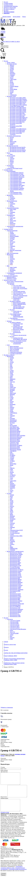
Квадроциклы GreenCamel (17, 603)
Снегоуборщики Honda (16, 178)
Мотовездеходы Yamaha (16, 554)
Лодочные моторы (12, 63)
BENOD (12, 540)
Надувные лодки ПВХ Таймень (18, 104)
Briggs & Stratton (14, 236)
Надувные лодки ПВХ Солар (18, 114)
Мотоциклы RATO (15, 448)
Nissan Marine (13, 89)
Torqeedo (12, 143)
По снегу (6, 10)
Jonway (12, 524)
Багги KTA (13, 592)
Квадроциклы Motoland (16, 582)
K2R (11, 452)
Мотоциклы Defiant (15, 431)
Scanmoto (12, 486)
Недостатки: (4, 797)
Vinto (11, 473)
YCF (11, 369)
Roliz (11, 405)
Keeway (12, 506)
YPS (11, 492)
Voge (11, 414)
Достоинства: (4, 771)
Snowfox (12, 637)
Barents (12, 161)
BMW (11, 380)
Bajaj (11, 377)
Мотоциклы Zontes (15, 441)
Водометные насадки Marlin (17, 148)
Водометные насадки (12, 145)
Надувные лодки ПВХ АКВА (18, 97)
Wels (11, 366)
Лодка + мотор (11, 62)
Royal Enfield (13, 425)
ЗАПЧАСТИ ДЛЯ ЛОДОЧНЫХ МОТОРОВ (20, 338)
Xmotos (12, 408)
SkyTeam (12, 422)
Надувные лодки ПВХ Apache (18, 110)
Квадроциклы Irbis (15, 561)
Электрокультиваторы (13, 208)
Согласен (3, 873)
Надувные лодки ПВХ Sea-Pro (18, 112)
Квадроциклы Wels (15, 568)
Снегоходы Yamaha (15, 620)
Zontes (11, 537)
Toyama (12, 83)
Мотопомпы (10, 254)
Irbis (11, 364)
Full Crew (12, 381)
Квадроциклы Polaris (15, 584)
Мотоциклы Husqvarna (16, 437)
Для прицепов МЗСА (18, 319)
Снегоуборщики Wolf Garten (17, 182)
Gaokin (12, 459)
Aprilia (11, 374)
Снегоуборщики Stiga (15, 192)
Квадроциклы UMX (15, 616)
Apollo (11, 398)
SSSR (11, 410)
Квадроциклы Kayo (15, 558)
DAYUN (12, 476)
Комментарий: (4, 798)
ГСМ (8, 345)
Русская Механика (15, 567)
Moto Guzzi (13, 393)
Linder (11, 157)
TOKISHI (12, 550)
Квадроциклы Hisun (15, 595)
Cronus (12, 370)
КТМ (11, 367)
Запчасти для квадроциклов (17, 331)
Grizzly (12, 162)
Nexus (11, 500)
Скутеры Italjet (14, 531)
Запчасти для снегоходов (19, 335)
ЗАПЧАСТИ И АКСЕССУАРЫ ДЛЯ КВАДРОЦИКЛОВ (18, 307)
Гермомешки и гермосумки (17, 299)
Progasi (12, 401)
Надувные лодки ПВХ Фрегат (18, 107)
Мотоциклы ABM (15, 428)
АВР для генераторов (12, 253)
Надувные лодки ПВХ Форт (17, 130)
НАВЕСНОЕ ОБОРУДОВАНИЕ (18, 316)
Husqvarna (12, 223)
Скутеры (9, 493)
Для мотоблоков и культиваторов (18, 343)
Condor (12, 76)
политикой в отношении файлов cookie (12, 867)
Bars (11, 636)
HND (11, 251)
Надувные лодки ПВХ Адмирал (18, 100)
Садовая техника (8, 3)
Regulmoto (12, 404)
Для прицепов (14, 318)
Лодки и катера (11, 155)
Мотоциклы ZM (14, 444)
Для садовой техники (15, 314)
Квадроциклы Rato (15, 602)
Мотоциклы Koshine (15, 438)
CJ (10, 466)
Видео (2, 743)
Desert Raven (13, 420)
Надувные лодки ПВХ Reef (17, 131)
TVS (11, 489)
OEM (11, 469)
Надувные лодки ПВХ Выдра (18, 120)
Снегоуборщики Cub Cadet (17, 175)
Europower (12, 234)
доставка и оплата (3, 31)
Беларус (12, 196)
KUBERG (12, 455)
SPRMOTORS (14, 548)
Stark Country (13, 267)
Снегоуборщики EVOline (16, 174)
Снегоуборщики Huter (16, 184)
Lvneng (12, 534)
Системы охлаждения (15, 353)
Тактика (12, 158)
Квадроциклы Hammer (16, 610)
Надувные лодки (11, 96)
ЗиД (11, 417)
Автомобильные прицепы (11, 6)
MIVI (11, 482)
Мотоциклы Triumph (15, 449)
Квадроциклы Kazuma (16, 576)
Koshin (12, 261)
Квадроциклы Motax (15, 581)
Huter (11, 205)
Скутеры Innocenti (15, 533)
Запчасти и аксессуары (10, 7)
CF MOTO (13, 475)
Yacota (11, 243)
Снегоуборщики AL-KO (16, 186)
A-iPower (12, 249)
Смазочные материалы (16, 352)
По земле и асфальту (9, 9)
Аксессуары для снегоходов (17, 311)
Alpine (11, 634)
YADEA (12, 544)
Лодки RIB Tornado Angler (17, 106)
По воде (6, 2)
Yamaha (12, 66)
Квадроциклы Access (15, 575)
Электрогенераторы (12, 230)
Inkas (11, 154)
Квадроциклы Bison (15, 559)
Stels (11, 93)
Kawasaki (12, 388)
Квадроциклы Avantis (15, 555)
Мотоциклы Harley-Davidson (17, 435)
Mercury (12, 65)
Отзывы (3, 745)
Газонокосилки (11, 215)
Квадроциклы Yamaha (16, 552)
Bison (11, 396)
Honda (11, 82)
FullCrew (12, 468)
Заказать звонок (6, 16)
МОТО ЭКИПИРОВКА (19, 304)
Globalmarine (13, 95)
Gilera (11, 507)
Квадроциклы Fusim (15, 593)
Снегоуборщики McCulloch (17, 185)
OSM (11, 639)
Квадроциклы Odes (15, 615)
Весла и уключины (18, 297)
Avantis (12, 362)
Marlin (11, 71)
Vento (11, 373)
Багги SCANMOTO (15, 606)
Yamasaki (12, 415)
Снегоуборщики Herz (15, 181)
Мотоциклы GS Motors (16, 445)
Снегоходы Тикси (15, 627)
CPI (11, 528)
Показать (3, 875)
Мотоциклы (10, 356)
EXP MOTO (13, 451)
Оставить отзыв (5, 812)
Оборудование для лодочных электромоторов (20, 294)
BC (11, 545)
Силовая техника (8, 4)
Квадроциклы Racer (15, 605)
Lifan (11, 247)
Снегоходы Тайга (14, 626)
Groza (11, 478)
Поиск (24, 16)
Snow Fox (12, 632)
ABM (11, 510)
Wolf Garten (13, 209)
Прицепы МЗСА (11, 277)
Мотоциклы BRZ (14, 429)
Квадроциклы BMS (15, 591)
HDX (11, 80)
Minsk (11, 391)
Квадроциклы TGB (15, 608)
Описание (3, 741)
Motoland (12, 394)
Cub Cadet (12, 217)
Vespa (11, 503)
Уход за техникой (14, 349)
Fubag (11, 240)
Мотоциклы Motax (15, 439)
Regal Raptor (13, 421)
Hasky (11, 384)
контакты (3, 37)
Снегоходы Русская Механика (18, 629)
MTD (11, 210)
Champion (12, 198)
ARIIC (11, 538)
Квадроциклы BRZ (15, 599)
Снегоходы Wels (14, 623)
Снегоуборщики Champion (17, 188)
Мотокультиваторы (12, 201)
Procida (12, 472)
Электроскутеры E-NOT (16, 530)
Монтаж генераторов (15, 250)
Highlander (12, 485)
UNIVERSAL (13, 413)
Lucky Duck (13, 480)
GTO (11, 479)
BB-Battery (13, 270)
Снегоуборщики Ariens (16, 193)
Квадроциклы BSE (15, 578)
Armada (12, 458)
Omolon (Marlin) (14, 86)
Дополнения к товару (6, 742)
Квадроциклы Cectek (15, 565)
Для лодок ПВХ (17, 285)
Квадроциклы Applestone (16, 589)
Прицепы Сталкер (12, 278)
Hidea (11, 87)
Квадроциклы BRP (15, 564)
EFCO (11, 216)
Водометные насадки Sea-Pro (17, 147)
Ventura (12, 271)
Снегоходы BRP (14, 633)
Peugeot (12, 517)
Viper (11, 526)
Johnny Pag (13, 387)
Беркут (12, 160)
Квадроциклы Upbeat (15, 586)
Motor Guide (13, 141)
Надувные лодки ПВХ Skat (17, 116)
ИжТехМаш (13, 463)
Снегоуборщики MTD (16, 179)
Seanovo (12, 72)
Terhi (11, 164)
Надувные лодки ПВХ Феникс (18, 128)
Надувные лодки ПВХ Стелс (17, 103)
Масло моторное (14, 346)
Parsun (11, 78)
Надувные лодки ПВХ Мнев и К (18, 117)
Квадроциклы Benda (15, 612)
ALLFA (12, 85)
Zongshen (12, 237)
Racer (11, 359)
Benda (11, 465)
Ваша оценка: (4, 770)
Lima (11, 513)
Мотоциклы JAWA (15, 446)
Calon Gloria (13, 79)
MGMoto (12, 390)
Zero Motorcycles (14, 427)
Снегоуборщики (11, 171)
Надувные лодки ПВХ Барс (17, 121)
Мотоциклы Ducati (15, 432)
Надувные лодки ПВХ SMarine (18, 119)
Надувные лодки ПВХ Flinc (17, 113)
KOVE (12, 454)
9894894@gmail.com (17, 849)
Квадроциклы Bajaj (15, 598)
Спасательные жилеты (19, 291)
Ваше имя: (3, 768)
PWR (11, 403)
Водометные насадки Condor (17, 151)
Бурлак (12, 90)
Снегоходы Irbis (14, 622)
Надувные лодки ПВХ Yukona (18, 109)
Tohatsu (12, 68)
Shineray (12, 407)
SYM (11, 521)
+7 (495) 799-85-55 (5, 41)
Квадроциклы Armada (16, 571)
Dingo (11, 630)
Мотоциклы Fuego (15, 434)
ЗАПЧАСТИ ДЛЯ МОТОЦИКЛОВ (18, 327)
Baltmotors (12, 379)
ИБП (8, 266)
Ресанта (12, 199)
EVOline (12, 239)
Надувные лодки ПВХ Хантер (18, 102)
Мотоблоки (10, 195)
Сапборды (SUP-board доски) (14, 168)
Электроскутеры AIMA (16, 535)
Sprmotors (12, 487)
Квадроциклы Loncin (15, 596)
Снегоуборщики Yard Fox (16, 172)
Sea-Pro (12, 69)
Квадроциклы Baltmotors (16, 609)
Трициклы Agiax (14, 442)
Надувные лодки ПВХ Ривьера (18, 99)
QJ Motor (12, 461)
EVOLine (12, 225)
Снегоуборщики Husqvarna (17, 177)
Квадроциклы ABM (15, 588)
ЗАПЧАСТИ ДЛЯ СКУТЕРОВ (18, 324)
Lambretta (12, 541)
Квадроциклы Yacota (15, 557)
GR (11, 383)
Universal (12, 523)
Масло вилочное (14, 350)
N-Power (12, 268)
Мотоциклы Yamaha (18, 329)
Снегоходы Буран (14, 625)
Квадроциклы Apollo (15, 574)
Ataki (11, 376)
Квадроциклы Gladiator (16, 600)
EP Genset (12, 242)
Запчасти (9, 321)
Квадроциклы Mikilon (16, 579)
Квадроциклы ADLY (15, 562)
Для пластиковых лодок (19, 292)
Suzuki (11, 92)
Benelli (11, 372)
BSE (11, 400)
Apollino (12, 456)
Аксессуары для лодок (19, 287)
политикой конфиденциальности (17, 869)
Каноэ (8, 152)
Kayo (11, 363)
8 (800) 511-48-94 (15, 41)
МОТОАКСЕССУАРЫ (19, 302)
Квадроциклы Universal (16, 585)
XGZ (11, 462)
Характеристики (5, 739)
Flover (11, 138)
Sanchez (12, 483)
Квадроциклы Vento (15, 572)
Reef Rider (12, 73)
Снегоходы (10, 619)
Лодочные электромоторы (14, 136)
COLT (11, 470)
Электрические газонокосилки (15, 226)
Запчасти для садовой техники (18, 340)
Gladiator (12, 75)
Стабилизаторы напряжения (14, 273)
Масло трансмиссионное (16, 348)
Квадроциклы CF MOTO (16, 569)
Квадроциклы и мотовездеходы (15, 551)
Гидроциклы (10, 165)
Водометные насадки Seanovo (18, 150)
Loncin (11, 397)
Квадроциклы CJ (14, 613)
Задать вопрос (16, 16)
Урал (11, 424)
